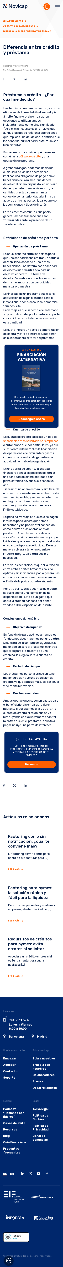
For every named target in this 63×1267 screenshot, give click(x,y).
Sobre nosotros (44, 1058)
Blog (6, 1136)
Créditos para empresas (19, 26)
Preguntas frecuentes (11, 1150)
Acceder (9, 1065)
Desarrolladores (45, 1088)
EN (12, 1174)
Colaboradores (44, 1075)
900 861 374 (19, 1020)
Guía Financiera (13, 21)
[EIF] (17, 1199)
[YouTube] (39, 1174)
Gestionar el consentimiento (9, 1261)
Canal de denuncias (40, 1137)
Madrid (42, 1036)
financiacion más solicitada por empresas (30, 441)
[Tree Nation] (17, 1239)
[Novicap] (15, 7)
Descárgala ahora (31, 419)
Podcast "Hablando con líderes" (13, 1112)
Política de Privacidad (41, 1127)
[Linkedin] (23, 1174)
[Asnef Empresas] (46, 1199)
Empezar (9, 1058)
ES (5, 1174)
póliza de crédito (30, 156)
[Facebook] (48, 1174)
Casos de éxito (14, 1123)
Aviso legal (40, 1109)
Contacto (10, 1071)
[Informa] (17, 1220)
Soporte (9, 1077)
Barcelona (16, 1036)
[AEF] (46, 1220)
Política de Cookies (40, 1117)
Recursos (31, 764)
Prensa (38, 1081)
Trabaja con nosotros (41, 1066)
